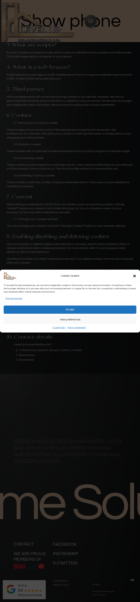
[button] (134, 276)
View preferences (70, 319)
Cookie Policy (59, 328)
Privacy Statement (76, 328)
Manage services (13, 298)
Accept (70, 309)
